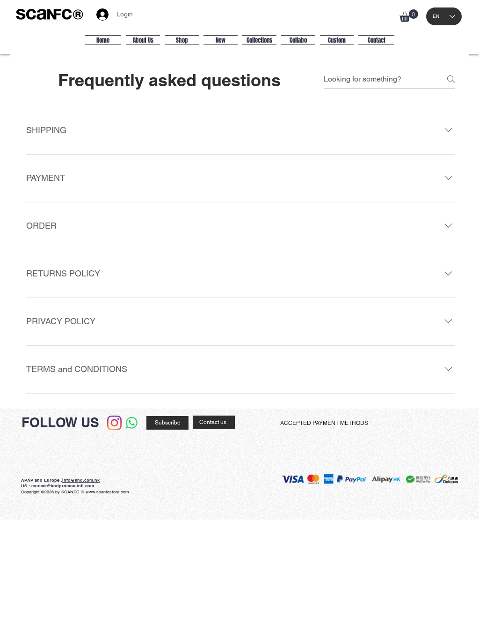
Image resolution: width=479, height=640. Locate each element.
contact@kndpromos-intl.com (62, 485)
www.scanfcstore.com (107, 492)
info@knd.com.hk (81, 480)
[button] (408, 15)
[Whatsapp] (131, 423)
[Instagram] (114, 423)
